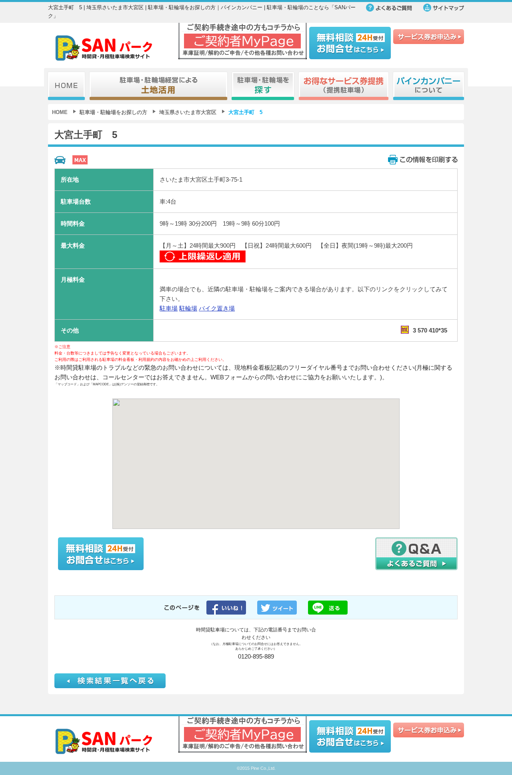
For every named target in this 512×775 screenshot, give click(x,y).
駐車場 (169, 308)
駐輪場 (188, 308)
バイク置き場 (217, 308)
